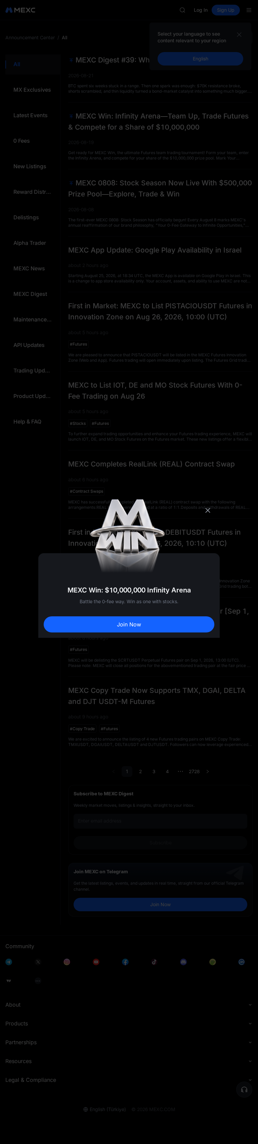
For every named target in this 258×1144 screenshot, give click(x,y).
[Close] (208, 511)
